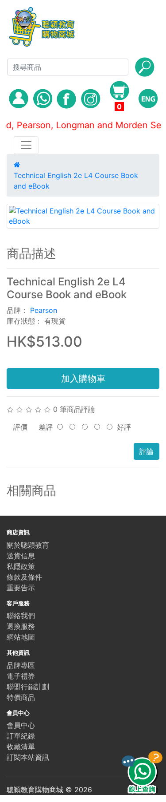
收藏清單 (21, 746)
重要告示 (21, 587)
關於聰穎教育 (28, 545)
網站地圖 (21, 636)
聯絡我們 (21, 615)
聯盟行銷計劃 (28, 686)
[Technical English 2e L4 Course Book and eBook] (83, 216)
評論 (146, 451)
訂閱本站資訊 (28, 757)
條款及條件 (24, 577)
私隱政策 (21, 566)
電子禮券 (21, 676)
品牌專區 (21, 665)
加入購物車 (83, 378)
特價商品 (21, 697)
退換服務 (21, 626)
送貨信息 (21, 555)
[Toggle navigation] (26, 145)
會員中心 (21, 725)
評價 (20, 427)
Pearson (43, 310)
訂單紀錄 (21, 735)
